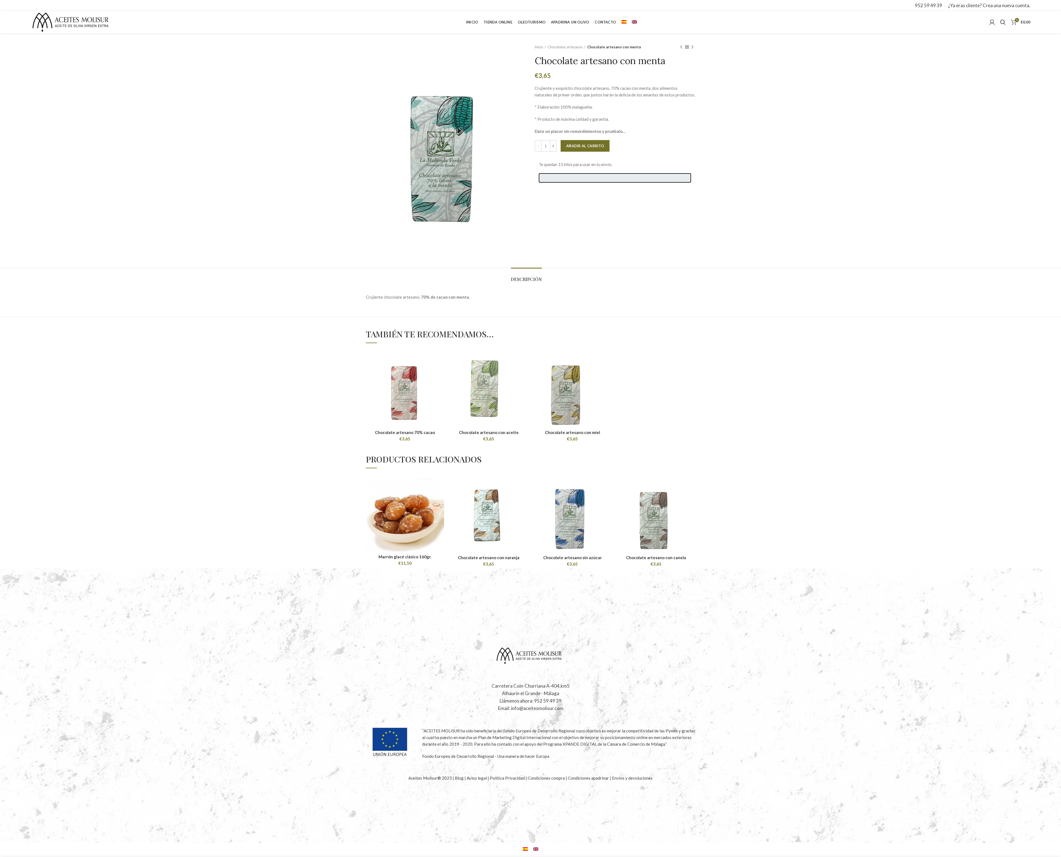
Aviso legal (477, 777)
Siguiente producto (692, 47)
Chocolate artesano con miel (572, 432)
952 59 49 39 (928, 5)
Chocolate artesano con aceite (489, 432)
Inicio (539, 47)
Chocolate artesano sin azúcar (572, 557)
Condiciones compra (547, 777)
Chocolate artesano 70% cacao (405, 432)
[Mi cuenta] (992, 22)
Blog (459, 777)
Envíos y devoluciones (632, 777)
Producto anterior (681, 47)
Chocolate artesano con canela (656, 557)
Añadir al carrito (585, 146)
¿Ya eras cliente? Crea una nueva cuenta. (989, 5)
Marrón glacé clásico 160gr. (405, 556)
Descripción (526, 279)
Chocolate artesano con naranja (488, 557)
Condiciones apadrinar (589, 777)
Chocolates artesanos (565, 47)
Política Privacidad (507, 777)
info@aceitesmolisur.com (537, 708)
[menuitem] (624, 22)
